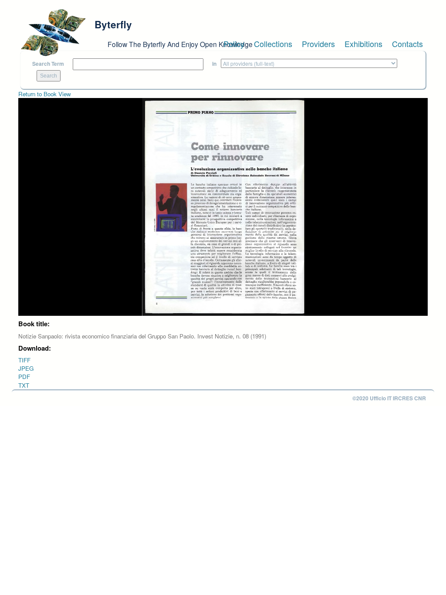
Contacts (407, 43)
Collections (273, 43)
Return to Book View (44, 94)
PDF (24, 376)
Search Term (48, 64)
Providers (318, 43)
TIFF (24, 360)
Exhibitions (363, 43)
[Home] (53, 33)
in (214, 64)
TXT (23, 385)
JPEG (26, 368)
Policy (233, 43)
